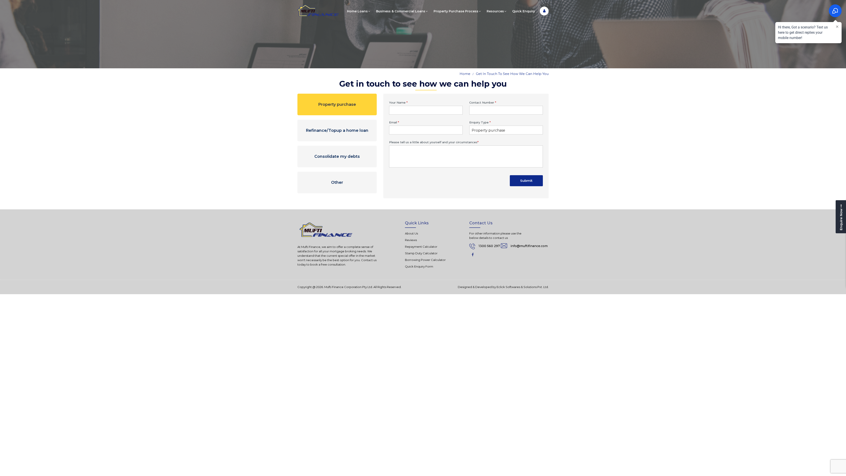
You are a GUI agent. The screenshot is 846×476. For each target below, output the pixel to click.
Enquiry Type (480, 122)
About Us (411, 233)
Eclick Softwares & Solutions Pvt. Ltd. (523, 287)
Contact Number (482, 102)
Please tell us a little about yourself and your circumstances (434, 142)
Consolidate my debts (337, 156)
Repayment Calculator (421, 246)
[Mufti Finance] (318, 10)
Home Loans (357, 11)
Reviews (411, 240)
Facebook (472, 254)
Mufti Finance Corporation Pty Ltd (348, 287)
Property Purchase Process (456, 11)
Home (465, 74)
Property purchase (337, 104)
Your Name (398, 102)
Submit (526, 180)
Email (394, 122)
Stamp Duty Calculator (421, 253)
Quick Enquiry (523, 11)
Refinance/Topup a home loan (337, 130)
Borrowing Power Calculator (425, 260)
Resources (495, 11)
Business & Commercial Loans (400, 11)
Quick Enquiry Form (419, 266)
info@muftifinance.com (529, 246)
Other (337, 182)
